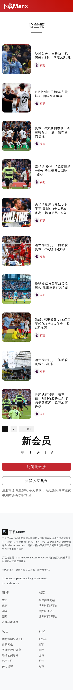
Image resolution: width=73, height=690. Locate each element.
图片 (4, 616)
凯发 (41, 650)
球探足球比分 (47, 611)
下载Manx (15, 6)
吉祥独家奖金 (36, 480)
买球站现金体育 (11, 650)
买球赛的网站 (47, 600)
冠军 (41, 644)
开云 (41, 661)
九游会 (43, 639)
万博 (41, 666)
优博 (41, 655)
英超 (42, 65)
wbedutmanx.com (17, 545)
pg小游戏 (8, 666)
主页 (4, 600)
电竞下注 (7, 661)
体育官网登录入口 (13, 639)
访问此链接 (36, 466)
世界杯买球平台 (48, 605)
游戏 (4, 611)
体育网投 (7, 644)
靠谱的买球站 (10, 655)
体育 (4, 605)
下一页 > (27, 429)
